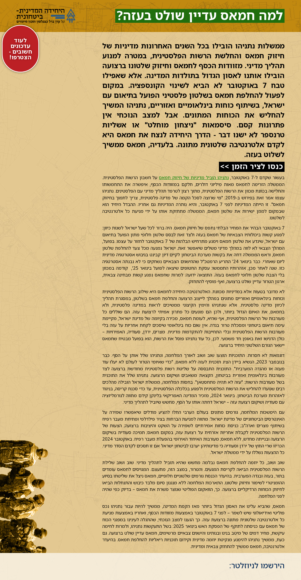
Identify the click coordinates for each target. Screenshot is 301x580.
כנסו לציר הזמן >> (251, 166)
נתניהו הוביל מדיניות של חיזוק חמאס (194, 177)
